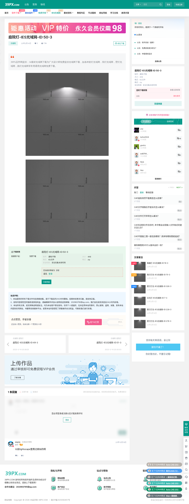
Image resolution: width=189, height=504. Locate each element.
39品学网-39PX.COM (38, 500)
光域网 (13, 43)
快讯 (43, 4)
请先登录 (176, 96)
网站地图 (8, 500)
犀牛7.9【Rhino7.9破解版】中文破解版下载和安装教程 (173, 489)
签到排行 (158, 179)
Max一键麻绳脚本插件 (173, 483)
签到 (35, 4)
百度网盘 (46, 282)
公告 (26, 4)
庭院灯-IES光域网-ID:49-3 (25, 342)
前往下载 (121, 43)
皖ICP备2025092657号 (60, 500)
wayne (17, 442)
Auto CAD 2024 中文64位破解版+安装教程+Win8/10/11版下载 (173, 471)
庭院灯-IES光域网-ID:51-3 (109, 342)
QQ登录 (139, 35)
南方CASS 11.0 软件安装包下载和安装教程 (173, 496)
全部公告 (158, 61)
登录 (168, 5)
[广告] (67, 24)
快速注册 (179, 5)
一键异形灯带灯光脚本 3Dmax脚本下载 (173, 464)
